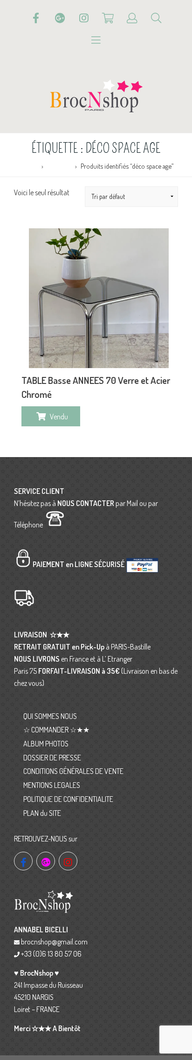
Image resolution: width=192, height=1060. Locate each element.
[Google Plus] (60, 18)
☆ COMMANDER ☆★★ (56, 729)
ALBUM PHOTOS (46, 743)
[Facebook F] (36, 18)
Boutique (59, 166)
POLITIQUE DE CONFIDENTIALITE (68, 799)
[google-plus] (45, 861)
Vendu (59, 416)
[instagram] (68, 861)
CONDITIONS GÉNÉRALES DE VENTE (73, 771)
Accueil (28, 166)
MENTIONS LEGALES (51, 785)
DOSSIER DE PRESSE (52, 757)
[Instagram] (84, 18)
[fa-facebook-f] (23, 861)
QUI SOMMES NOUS (50, 716)
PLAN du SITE (42, 813)
